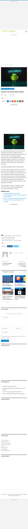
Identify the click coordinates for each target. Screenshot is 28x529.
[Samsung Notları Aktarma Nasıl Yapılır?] (20, 279)
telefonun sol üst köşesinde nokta (7, 240)
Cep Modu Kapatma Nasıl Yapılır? (12, 193)
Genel (12, 88)
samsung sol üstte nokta (17, 235)
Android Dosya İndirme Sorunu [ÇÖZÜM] (22, 265)
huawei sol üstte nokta (7, 235)
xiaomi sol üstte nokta (17, 240)
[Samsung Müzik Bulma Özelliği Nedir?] (7, 279)
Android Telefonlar (5, 88)
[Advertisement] (14, 16)
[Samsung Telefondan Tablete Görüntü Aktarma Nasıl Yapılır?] (7, 291)
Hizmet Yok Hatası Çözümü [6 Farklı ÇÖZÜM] (15, 198)
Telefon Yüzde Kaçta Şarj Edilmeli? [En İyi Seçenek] (13, 393)
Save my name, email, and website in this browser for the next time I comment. (13, 337)
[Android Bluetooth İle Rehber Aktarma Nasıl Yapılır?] (20, 291)
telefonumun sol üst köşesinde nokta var (8, 237)
